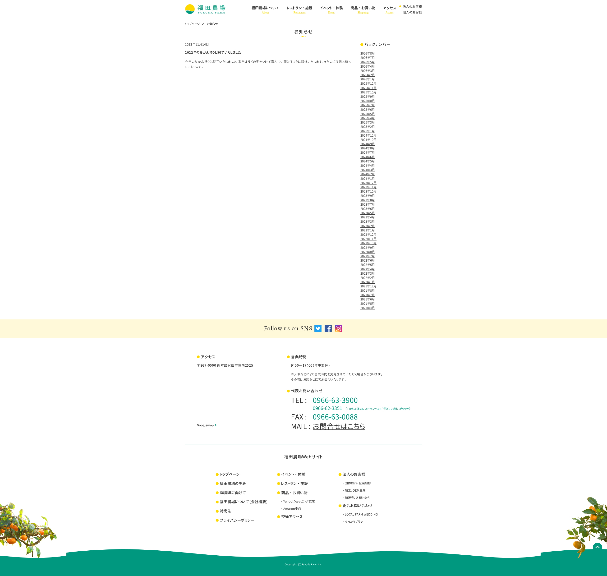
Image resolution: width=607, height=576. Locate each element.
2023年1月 (367, 230)
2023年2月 (367, 226)
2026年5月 (367, 62)
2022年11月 (368, 239)
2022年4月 (367, 269)
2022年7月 (367, 256)
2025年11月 (368, 88)
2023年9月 (367, 196)
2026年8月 (367, 53)
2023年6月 (367, 209)
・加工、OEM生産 (354, 490)
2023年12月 (368, 183)
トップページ (192, 24)
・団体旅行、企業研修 (356, 483)
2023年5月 (367, 213)
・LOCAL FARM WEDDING (360, 514)
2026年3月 (367, 71)
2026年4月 (367, 66)
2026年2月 (367, 75)
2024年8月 (367, 148)
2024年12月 (368, 135)
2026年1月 (367, 79)
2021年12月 (368, 286)
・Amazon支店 (290, 509)
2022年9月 (367, 247)
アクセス (389, 10)
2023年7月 (367, 204)
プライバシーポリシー (237, 520)
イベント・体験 (331, 10)
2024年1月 (367, 178)
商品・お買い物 (363, 10)
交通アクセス (292, 516)
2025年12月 (368, 83)
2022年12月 (368, 234)
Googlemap (205, 425)
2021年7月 (367, 295)
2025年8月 (367, 101)
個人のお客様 (412, 12)
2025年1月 (367, 131)
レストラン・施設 (299, 10)
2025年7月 (367, 105)
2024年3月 (367, 170)
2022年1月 (367, 282)
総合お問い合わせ (358, 505)
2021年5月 (367, 303)
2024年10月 (368, 140)
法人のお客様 (412, 6)
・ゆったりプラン (352, 522)
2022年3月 (367, 273)
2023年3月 (367, 221)
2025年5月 (367, 114)
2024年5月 (367, 161)
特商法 (225, 511)
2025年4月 (367, 118)
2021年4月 (367, 308)
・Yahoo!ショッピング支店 (297, 501)
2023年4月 (367, 217)
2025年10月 (368, 92)
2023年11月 (368, 187)
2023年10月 (368, 191)
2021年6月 (367, 299)
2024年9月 (367, 144)
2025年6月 (367, 109)
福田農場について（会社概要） (244, 501)
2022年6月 (367, 260)
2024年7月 (367, 152)
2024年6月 (367, 157)
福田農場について (265, 10)
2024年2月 (367, 174)
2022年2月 (367, 278)
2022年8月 (367, 252)
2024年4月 (367, 165)
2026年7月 (367, 57)
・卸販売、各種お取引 (356, 498)
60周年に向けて (233, 492)
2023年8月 (367, 200)
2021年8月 (367, 290)
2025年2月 (367, 126)
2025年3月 (367, 122)
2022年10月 (368, 243)
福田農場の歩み (233, 483)
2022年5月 (367, 265)
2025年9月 (367, 96)
